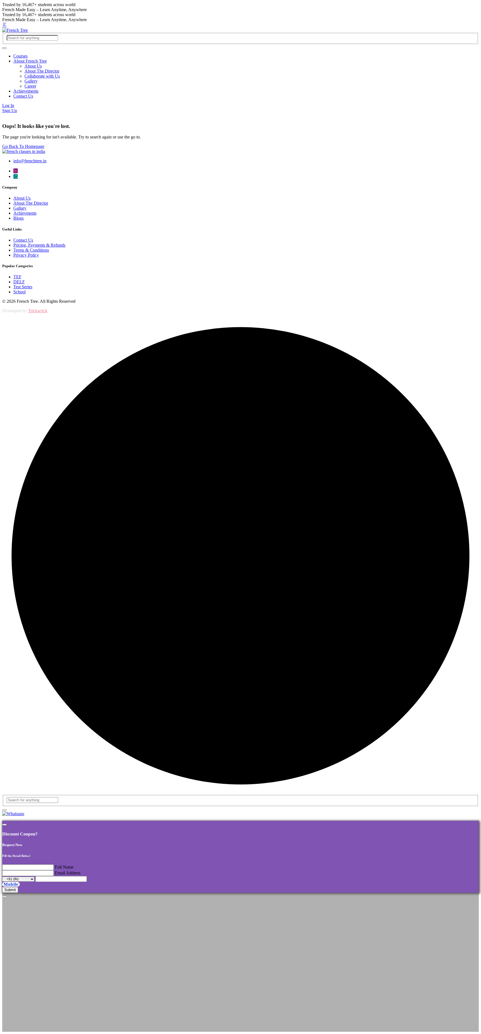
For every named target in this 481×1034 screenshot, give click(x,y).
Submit (10, 890)
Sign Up (9, 110)
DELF (19, 281)
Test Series (22, 286)
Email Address (67, 873)
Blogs (18, 218)
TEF (17, 276)
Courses (20, 56)
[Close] (4, 824)
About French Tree (30, 61)
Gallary (19, 208)
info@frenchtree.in (29, 160)
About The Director (41, 71)
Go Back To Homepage (23, 146)
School (19, 291)
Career (30, 86)
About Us (33, 66)
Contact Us (23, 96)
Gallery (31, 81)
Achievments (24, 213)
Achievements (25, 91)
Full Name (64, 867)
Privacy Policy (26, 255)
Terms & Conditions (31, 250)
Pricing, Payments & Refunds (39, 245)
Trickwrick (37, 310)
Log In (8, 105)
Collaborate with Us (42, 76)
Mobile (11, 884)
